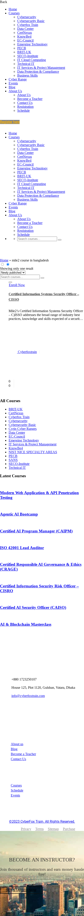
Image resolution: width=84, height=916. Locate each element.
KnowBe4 (24, 36)
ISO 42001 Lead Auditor (22, 547)
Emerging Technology (32, 44)
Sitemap (53, 829)
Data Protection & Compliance (38, 71)
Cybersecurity (26, 17)
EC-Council (25, 40)
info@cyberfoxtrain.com (28, 696)
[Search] (59, 239)
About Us (15, 91)
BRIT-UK (24, 52)
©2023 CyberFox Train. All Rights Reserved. (42, 821)
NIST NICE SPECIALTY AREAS (33, 452)
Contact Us (25, 103)
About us (17, 744)
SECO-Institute (27, 56)
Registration (25, 106)
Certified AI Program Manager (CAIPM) (36, 531)
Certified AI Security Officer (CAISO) (33, 607)
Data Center (25, 29)
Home (13, 9)
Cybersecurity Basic (31, 21)
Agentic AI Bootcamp (19, 514)
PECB (21, 48)
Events (13, 83)
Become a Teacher (29, 99)
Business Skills (27, 75)
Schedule (23, 110)
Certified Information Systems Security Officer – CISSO (44, 297)
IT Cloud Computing (31, 60)
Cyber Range (18, 79)
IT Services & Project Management (41, 67)
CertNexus (24, 32)
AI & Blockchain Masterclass (25, 624)
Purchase (69, 829)
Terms (39, 829)
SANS (13, 460)
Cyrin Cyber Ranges (23, 429)
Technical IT (25, 64)
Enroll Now (17, 285)
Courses (14, 13)
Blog (12, 87)
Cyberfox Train (27, 25)
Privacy (26, 829)
